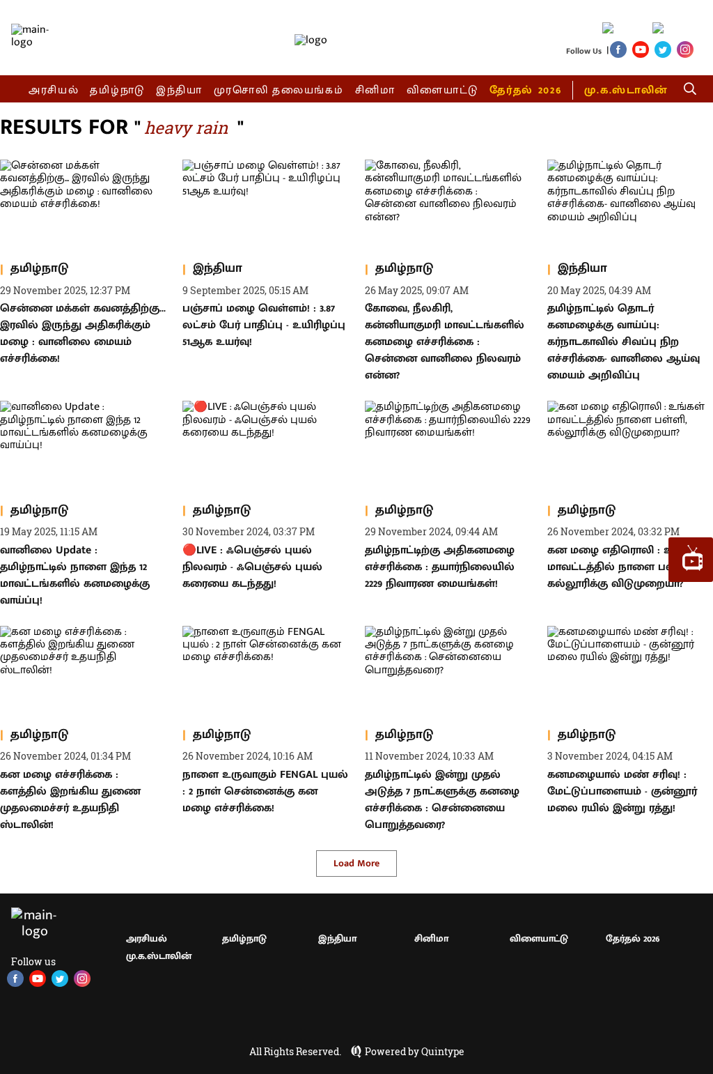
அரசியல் (54, 90)
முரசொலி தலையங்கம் (279, 90)
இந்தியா (179, 90)
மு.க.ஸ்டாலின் (626, 90)
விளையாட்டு (443, 90)
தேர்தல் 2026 (525, 90)
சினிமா (375, 90)
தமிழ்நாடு (117, 90)
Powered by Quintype (414, 1051)
